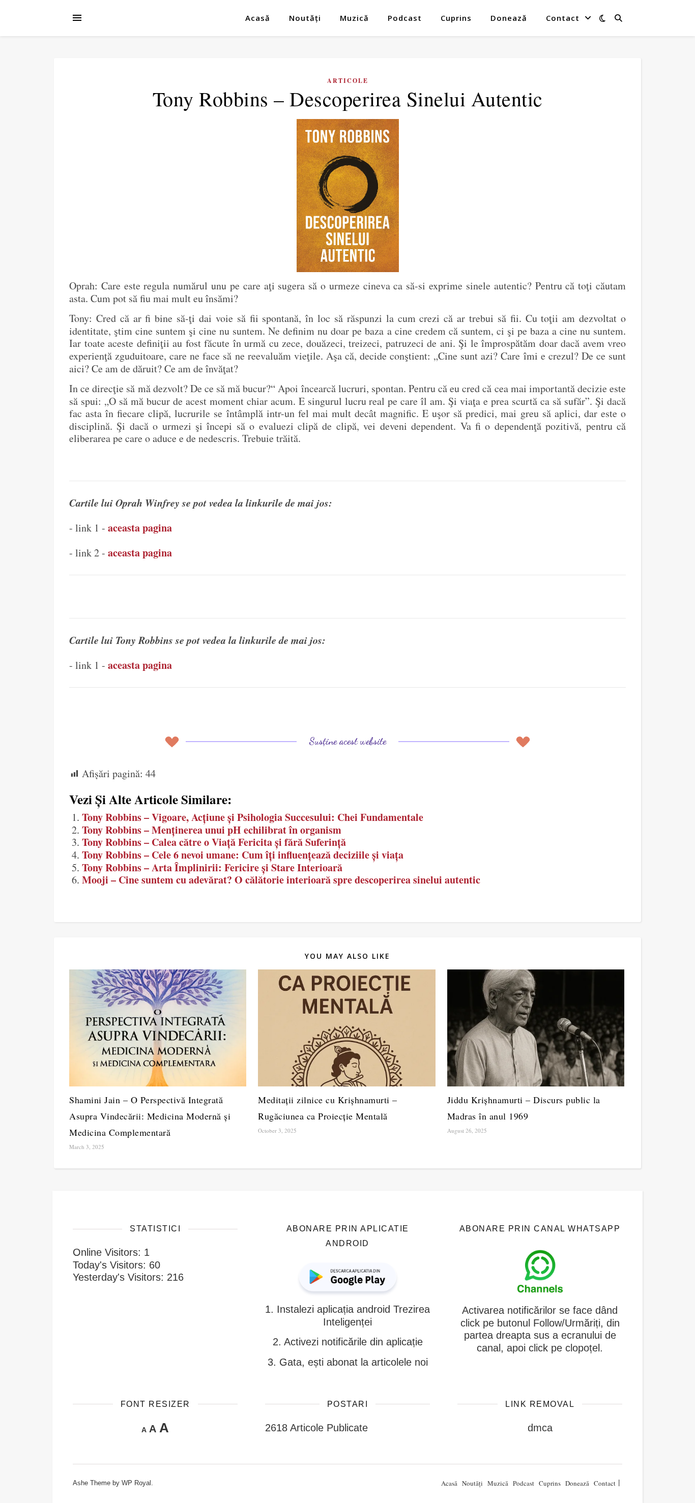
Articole (347, 80)
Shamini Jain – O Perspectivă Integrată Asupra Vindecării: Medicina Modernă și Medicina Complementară (149, 1116)
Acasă (257, 18)
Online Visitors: (108, 1252)
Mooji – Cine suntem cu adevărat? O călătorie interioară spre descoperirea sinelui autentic (281, 879)
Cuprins (456, 18)
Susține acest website (347, 741)
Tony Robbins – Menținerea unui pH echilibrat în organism (211, 829)
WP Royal (136, 1483)
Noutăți (305, 18)
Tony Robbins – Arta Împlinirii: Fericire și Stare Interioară (212, 867)
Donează (508, 18)
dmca (540, 1427)
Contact (563, 18)
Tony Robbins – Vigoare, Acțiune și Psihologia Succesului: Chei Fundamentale (252, 817)
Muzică (354, 18)
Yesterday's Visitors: (120, 1277)
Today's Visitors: (111, 1265)
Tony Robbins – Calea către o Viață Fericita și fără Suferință (214, 842)
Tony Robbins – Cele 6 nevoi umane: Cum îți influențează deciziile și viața (242, 854)
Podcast (405, 18)
